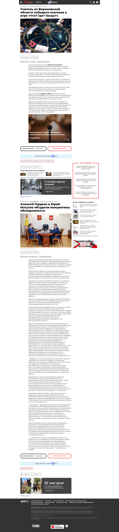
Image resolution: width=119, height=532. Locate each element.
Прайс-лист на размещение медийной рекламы (81, 502)
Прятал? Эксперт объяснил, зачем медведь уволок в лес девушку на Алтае (88, 206)
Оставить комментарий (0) (59, 148)
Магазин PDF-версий (58, 500)
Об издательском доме (37, 500)
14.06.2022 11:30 (24, 6)
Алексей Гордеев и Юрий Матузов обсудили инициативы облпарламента (85, 187)
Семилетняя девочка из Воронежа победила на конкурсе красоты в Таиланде (85, 180)
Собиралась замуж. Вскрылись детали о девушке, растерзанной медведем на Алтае (88, 227)
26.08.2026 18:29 (24, 201)
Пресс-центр (48, 500)
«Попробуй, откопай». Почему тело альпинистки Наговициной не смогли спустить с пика (89, 211)
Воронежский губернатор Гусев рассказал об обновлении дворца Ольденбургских (61, 174)
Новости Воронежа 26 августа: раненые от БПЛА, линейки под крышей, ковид (85, 168)
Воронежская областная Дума (28, 248)
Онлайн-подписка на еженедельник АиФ (75, 500)
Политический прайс (61, 502)
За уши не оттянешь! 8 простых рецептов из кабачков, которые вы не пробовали (89, 222)
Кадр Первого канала (25, 53)
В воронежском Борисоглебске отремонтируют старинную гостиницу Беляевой (35, 174)
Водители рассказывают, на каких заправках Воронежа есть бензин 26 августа (86, 174)
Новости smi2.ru (25, 196)
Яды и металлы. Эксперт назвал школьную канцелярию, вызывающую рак (88, 232)
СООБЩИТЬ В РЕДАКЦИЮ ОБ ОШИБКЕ (40, 504)
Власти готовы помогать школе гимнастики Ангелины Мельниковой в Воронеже (86, 193)
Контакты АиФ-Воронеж (37, 502)
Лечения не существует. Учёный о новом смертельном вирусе (88, 215)
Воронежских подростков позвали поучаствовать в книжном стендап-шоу (47, 133)
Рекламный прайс (50, 502)
